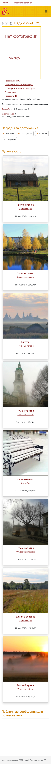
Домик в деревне (25, 616)
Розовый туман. (25, 685)
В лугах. (25, 342)
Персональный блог (13, 81)
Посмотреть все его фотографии (19, 85)
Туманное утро (25, 410)
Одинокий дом (25, 209)
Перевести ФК (11, 96)
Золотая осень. (25, 273)
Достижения (10, 92)
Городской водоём (25, 277)
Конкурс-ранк (8, 114)
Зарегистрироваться (23, 3)
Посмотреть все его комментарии (20, 88)
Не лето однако (25, 479)
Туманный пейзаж (26, 346)
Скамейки (25, 483)
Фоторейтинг (7, 109)
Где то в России (25, 204)
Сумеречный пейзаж (25, 552)
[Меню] (46, 11)
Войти (5, 3)
